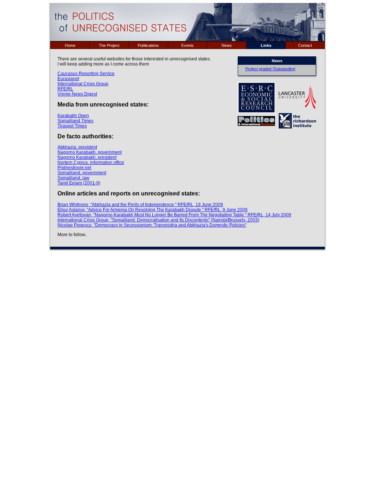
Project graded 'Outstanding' (270, 69)
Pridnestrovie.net (74, 167)
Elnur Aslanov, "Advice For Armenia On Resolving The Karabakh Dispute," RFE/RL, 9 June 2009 (152, 209)
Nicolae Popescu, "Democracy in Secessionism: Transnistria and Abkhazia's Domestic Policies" (151, 225)
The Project (109, 45)
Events (187, 45)
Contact (305, 45)
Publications (148, 45)
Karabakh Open (73, 115)
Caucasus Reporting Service (86, 73)
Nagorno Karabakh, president (86, 157)
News (227, 45)
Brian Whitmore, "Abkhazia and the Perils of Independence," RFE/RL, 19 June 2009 (140, 204)
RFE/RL (65, 89)
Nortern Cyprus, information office (90, 162)
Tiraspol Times (72, 125)
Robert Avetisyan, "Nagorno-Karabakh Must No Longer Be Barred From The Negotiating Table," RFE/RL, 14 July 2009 (174, 214)
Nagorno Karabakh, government (89, 152)
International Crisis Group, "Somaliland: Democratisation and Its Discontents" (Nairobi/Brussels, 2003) (158, 220)
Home (70, 45)
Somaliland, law (73, 177)
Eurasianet (68, 78)
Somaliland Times (75, 120)
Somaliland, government (81, 172)
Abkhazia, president (77, 147)
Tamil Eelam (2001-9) (78, 183)
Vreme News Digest (77, 94)
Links (266, 45)
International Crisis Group (82, 83)
